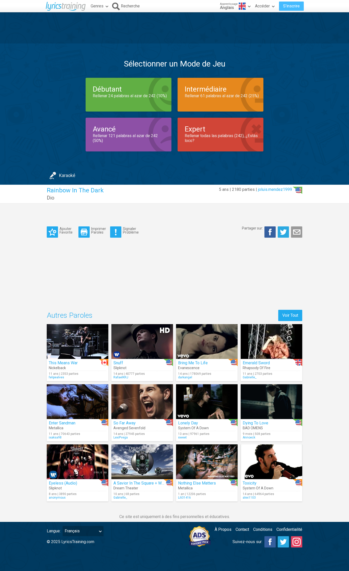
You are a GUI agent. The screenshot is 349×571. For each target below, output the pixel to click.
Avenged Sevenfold (129, 428)
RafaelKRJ (120, 377)
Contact (242, 529)
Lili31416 (184, 497)
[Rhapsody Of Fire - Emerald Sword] (271, 341)
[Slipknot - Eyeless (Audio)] (77, 461)
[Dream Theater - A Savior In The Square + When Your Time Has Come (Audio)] (142, 461)
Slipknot (119, 368)
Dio (50, 198)
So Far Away (124, 423)
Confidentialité (289, 529)
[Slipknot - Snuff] (142, 341)
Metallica (56, 428)
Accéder (262, 6)
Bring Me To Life (193, 362)
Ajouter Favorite (66, 230)
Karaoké (67, 175)
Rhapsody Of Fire (256, 368)
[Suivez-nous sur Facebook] (270, 541)
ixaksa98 (55, 437)
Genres (97, 6)
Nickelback (57, 368)
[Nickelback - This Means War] (77, 341)
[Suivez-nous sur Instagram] (296, 541)
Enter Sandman (62, 423)
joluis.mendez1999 (275, 189)
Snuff (118, 362)
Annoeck (249, 437)
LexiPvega (120, 437)
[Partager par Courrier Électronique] (296, 232)
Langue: (54, 531)
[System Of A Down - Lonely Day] (207, 401)
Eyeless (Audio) (63, 483)
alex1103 (249, 497)
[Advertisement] (174, 27)
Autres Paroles (69, 315)
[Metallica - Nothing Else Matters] (207, 461)
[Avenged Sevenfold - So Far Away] (142, 401)
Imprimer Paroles (98, 230)
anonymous (57, 497)
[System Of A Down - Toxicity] (271, 461)
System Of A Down (193, 428)
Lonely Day (188, 423)
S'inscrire (291, 6)
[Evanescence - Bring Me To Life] (207, 341)
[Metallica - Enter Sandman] (77, 401)
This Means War (63, 362)
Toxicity (250, 483)
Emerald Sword (256, 362)
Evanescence (189, 368)
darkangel (185, 377)
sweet (182, 437)
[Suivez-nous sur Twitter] (283, 541)
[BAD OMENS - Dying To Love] (271, 401)
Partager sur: (252, 228)
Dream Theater (125, 488)
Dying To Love (255, 423)
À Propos (223, 529)
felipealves (56, 377)
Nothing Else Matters (197, 483)
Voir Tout (290, 315)
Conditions (262, 529)
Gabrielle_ (249, 377)
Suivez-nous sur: (247, 541)
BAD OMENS (253, 428)
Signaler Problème (131, 230)
